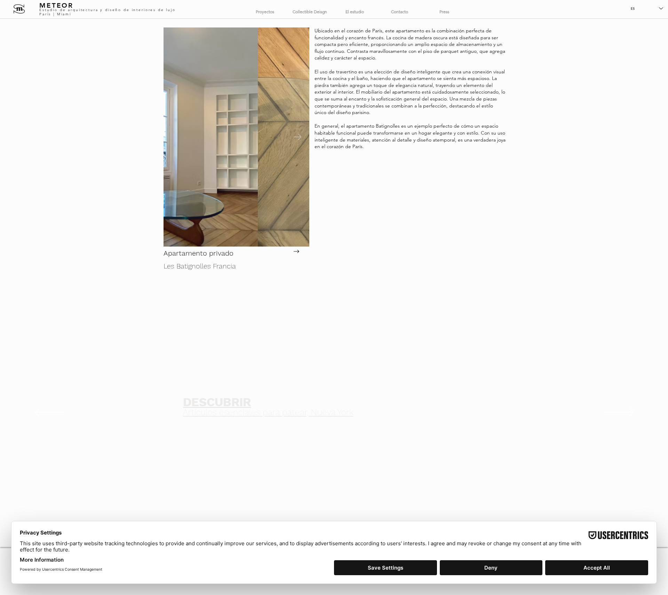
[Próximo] (618, 412)
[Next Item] (297, 137)
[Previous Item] (176, 137)
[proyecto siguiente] (295, 251)
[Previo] (49, 412)
